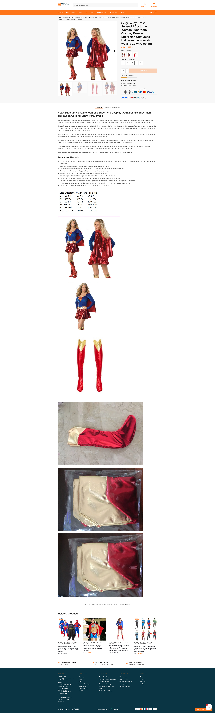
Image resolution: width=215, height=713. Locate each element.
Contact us (82, 679)
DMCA (80, 681)
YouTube (142, 684)
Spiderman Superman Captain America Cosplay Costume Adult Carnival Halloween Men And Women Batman (69, 649)
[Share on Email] (135, 97)
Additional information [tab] (112, 107)
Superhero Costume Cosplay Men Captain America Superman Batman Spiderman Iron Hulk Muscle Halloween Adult (145, 649)
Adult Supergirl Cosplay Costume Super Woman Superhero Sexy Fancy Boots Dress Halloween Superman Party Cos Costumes (119, 647)
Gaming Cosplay (124, 684)
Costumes (65, 17)
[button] (114, 51)
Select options (69, 657)
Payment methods (104, 681)
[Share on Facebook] (125, 97)
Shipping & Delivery (105, 684)
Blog (100, 688)
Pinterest (142, 679)
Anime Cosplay (123, 679)
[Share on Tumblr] (141, 97)
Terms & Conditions (84, 684)
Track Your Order (104, 677)
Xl (132, 63)
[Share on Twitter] (128, 97)
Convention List (83, 688)
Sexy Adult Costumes (75, 17)
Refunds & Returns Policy (106, 686)
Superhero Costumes (88, 17)
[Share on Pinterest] (131, 97)
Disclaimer (82, 691)
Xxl (136, 63)
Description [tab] (99, 107)
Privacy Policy (83, 686)
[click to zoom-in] (87, 51)
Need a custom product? (203, 709)
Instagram (143, 681)
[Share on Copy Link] (144, 97)
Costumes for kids (124, 686)
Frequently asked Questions (107, 679)
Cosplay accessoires (125, 681)
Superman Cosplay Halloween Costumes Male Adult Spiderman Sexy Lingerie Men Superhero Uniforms (93, 647)
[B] (129, 54)
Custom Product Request (106, 691)
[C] (135, 54)
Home (59, 17)
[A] (123, 54)
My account (123, 677)
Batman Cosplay (62, 642)
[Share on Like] (122, 97)
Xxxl (141, 63)
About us (81, 677)
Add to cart (143, 71)
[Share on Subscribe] (138, 97)
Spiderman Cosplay (69, 643)
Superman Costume (124, 604)
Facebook (143, 677)
